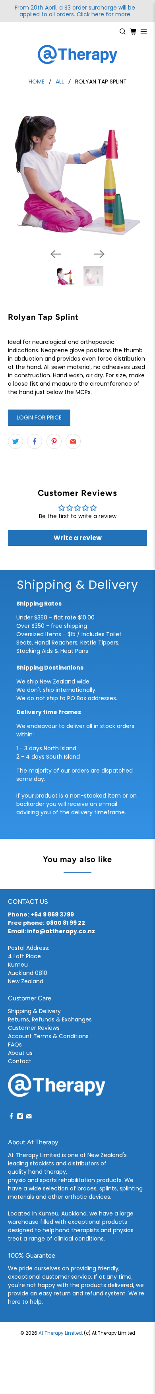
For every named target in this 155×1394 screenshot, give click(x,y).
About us (20, 1053)
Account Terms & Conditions (48, 1036)
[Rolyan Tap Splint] (77, 173)
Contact (19, 1061)
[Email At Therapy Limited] (28, 1117)
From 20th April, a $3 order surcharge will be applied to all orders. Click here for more (75, 11)
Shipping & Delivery (34, 1011)
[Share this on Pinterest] (54, 441)
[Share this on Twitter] (15, 441)
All (60, 81)
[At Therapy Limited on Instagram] (20, 1117)
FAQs (15, 1044)
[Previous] (56, 254)
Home (37, 81)
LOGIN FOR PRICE (39, 417)
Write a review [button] (78, 537)
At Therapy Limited (60, 1333)
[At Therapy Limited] (77, 54)
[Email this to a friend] (73, 441)
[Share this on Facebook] (34, 441)
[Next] (99, 254)
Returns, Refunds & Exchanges (50, 1019)
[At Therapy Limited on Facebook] (11, 1117)
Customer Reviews (34, 1028)
